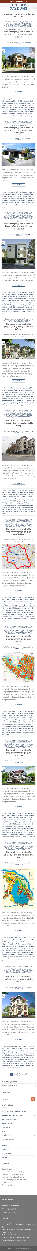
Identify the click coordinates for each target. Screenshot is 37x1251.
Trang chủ (5, 1145)
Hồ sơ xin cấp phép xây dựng (14, 22)
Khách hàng (6, 1127)
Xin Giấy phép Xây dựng (25, 403)
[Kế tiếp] (25, 1074)
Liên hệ (4, 1157)
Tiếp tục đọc (18, 91)
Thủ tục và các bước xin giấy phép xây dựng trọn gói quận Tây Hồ (18, 854)
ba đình (4, 1057)
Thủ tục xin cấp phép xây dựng (20, 28)
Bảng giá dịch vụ (7, 1154)
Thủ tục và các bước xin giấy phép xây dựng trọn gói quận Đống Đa (18, 639)
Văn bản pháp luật (8, 1139)
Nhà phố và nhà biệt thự (9, 105)
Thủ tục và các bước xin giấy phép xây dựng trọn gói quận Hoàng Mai (18, 752)
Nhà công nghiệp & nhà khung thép (17, 25)
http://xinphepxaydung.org (17, 1240)
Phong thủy (17, 217)
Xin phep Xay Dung (23, 988)
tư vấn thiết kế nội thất (18, 205)
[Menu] (3, 6)
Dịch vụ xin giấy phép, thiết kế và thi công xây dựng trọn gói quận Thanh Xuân (18, 226)
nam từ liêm (8, 616)
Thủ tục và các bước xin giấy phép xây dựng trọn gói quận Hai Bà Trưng (18, 326)
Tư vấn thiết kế (27, 29)
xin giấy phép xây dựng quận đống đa (22, 732)
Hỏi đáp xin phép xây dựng (11, 1123)
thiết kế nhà (5, 116)
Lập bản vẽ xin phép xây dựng (19, 101)
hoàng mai (5, 832)
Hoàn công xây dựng (9, 1119)
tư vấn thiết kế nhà (14, 116)
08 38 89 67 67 (12, 1085)
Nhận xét (32, 405)
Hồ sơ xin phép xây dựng (10, 1205)
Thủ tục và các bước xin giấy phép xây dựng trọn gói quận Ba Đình (19, 979)
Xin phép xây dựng (18, 6)
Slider (4, 1131)
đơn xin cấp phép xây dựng (13, 307)
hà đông (10, 507)
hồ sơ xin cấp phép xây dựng (10, 309)
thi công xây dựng (28, 113)
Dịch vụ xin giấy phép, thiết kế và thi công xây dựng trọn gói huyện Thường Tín (18, 130)
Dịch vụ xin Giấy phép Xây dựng (19, 111)
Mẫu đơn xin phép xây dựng (19, 24)
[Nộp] (33, 1099)
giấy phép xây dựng (26, 200)
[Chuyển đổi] (34, 1115)
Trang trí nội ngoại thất (13, 29)
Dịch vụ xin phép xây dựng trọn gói (14, 1111)
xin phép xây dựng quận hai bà (20, 405)
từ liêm (32, 616)
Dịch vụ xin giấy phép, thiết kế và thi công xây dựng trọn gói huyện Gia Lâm (18, 34)
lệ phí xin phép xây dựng (27, 400)
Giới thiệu (5, 1150)
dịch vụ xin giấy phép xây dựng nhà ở (22, 394)
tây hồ (7, 957)
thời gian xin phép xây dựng (10, 403)
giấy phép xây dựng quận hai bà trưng (19, 398)
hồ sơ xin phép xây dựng (15, 113)
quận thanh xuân (24, 309)
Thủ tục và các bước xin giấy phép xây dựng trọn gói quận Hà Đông (18, 423)
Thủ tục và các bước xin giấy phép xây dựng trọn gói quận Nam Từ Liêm (18, 531)
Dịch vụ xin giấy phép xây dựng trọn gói (13, 396)
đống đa (10, 728)
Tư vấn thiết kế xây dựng (10, 1212)
